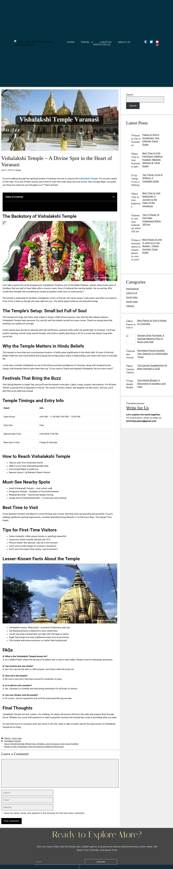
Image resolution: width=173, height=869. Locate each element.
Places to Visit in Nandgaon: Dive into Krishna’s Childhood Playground (34, 746)
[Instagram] (157, 44)
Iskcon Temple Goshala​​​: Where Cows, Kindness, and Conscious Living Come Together (41, 744)
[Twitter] (151, 41)
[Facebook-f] (145, 41)
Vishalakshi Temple (12, 741)
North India (17, 738)
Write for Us (101, 44)
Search (129, 94)
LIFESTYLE (106, 42)
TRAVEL (85, 42)
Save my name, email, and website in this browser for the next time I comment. (44, 813)
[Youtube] (157, 41)
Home (70, 42)
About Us (124, 42)
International (132, 289)
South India (132, 301)
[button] (113, 197)
